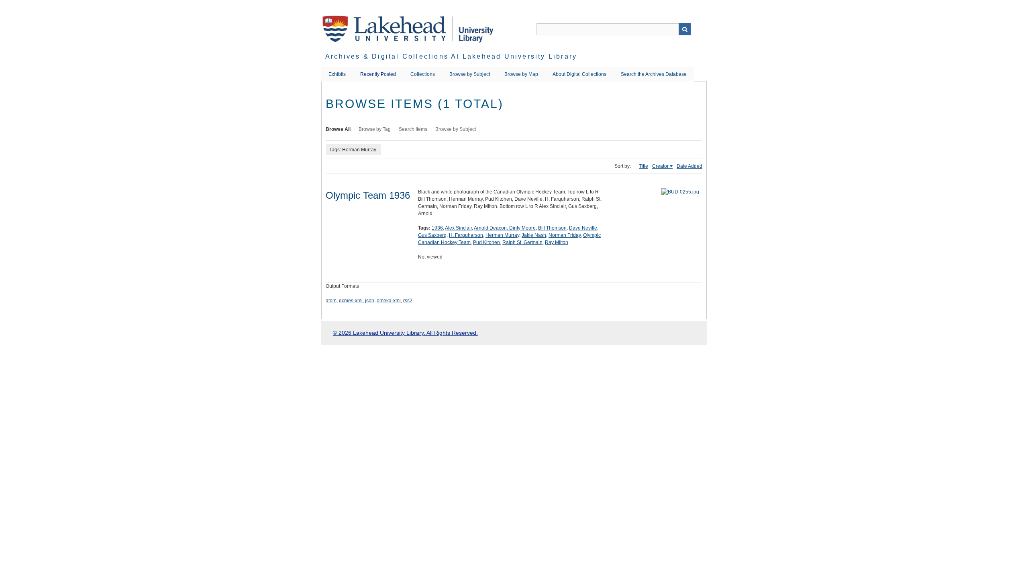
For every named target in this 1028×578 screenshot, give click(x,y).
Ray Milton (556, 242)
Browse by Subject (469, 74)
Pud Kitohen (486, 242)
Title (643, 166)
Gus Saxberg (432, 235)
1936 (437, 228)
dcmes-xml (351, 300)
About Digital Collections (579, 74)
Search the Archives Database (654, 74)
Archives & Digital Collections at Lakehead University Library (451, 56)
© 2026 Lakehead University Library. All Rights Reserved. (405, 333)
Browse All (338, 129)
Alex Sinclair (458, 228)
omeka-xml (389, 300)
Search (685, 29)
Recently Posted (378, 74)
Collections (422, 74)
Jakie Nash (534, 235)
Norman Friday (565, 235)
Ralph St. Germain (522, 242)
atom (331, 300)
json (369, 300)
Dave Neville (583, 228)
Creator (660, 166)
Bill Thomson (552, 228)
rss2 (407, 300)
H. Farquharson (466, 235)
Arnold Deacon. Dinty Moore (505, 228)
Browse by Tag (375, 129)
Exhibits (337, 74)
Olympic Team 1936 (368, 195)
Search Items (413, 129)
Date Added (689, 166)
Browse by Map (521, 74)
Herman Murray (502, 235)
